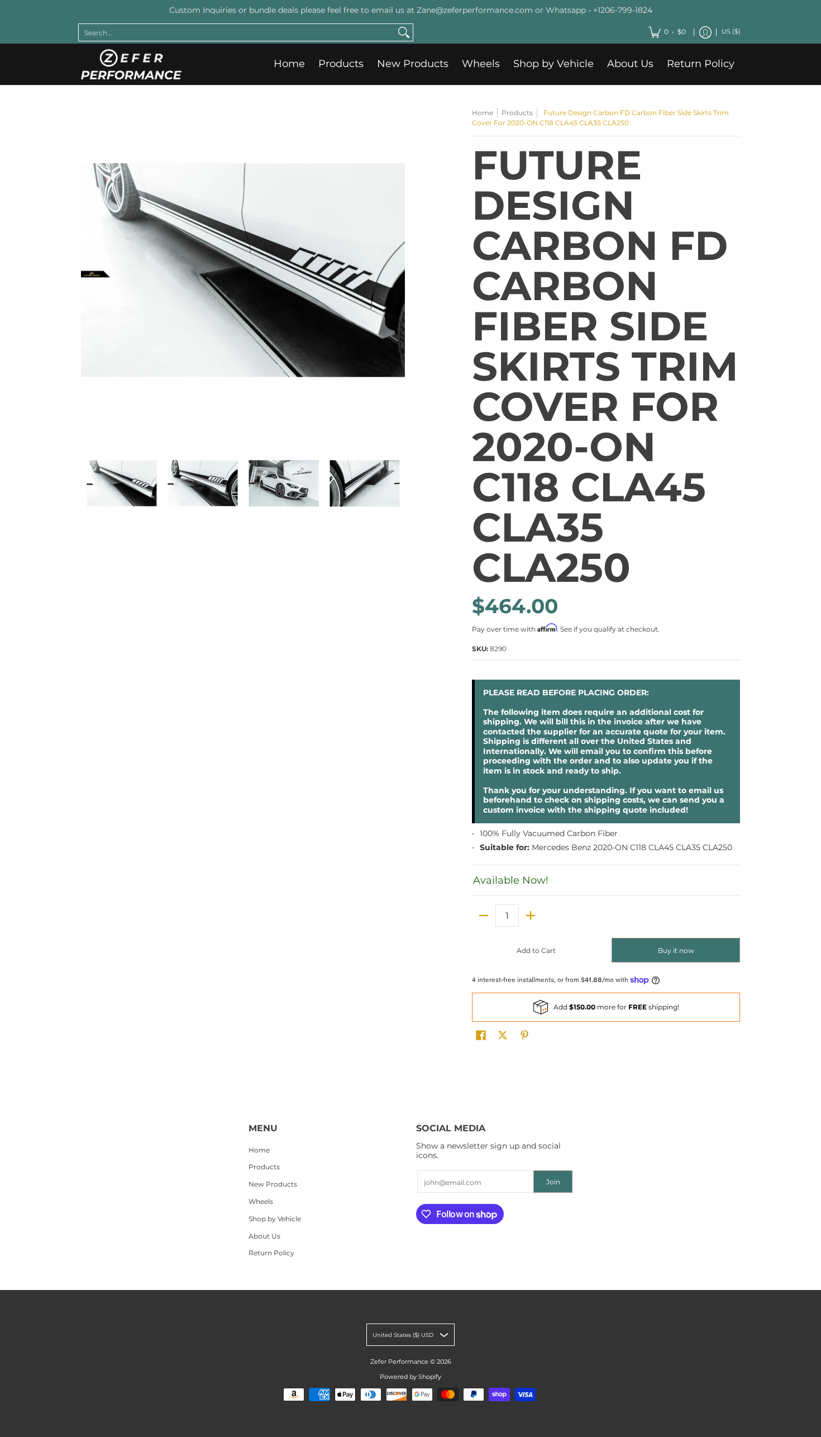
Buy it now (676, 950)
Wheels (261, 1201)
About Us (264, 1236)
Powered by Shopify (410, 1377)
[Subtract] (483, 915)
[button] (481, 1035)
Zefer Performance (399, 1361)
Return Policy (271, 1253)
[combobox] (237, 32)
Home (482, 112)
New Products (273, 1184)
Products (517, 112)
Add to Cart (536, 950)
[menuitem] (667, 32)
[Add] (530, 915)
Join (553, 1182)
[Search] (404, 32)
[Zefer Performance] (131, 65)
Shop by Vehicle (275, 1219)
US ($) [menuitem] (731, 31)
